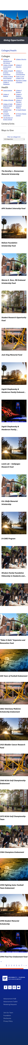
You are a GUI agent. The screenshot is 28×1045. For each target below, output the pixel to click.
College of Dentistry (19, 91)
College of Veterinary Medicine (19, 105)
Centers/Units (7, 123)
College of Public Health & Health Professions (7, 105)
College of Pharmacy (19, 101)
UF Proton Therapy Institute (21, 114)
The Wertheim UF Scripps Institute (8, 118)
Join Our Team (8, 1013)
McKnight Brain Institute (7, 110)
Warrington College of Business (21, 81)
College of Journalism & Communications (20, 72)
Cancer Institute (7, 90)
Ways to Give (7, 130)
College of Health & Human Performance (8, 72)
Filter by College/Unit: (14, 137)
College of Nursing (8, 100)
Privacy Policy (8, 1021)
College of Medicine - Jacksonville (19, 96)
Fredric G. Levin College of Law (20, 77)
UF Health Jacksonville (6, 114)
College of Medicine (6, 95)
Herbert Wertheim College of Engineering (8, 82)
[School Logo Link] (13, 978)
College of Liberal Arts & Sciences (8, 77)
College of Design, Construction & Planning (8, 66)
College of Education (19, 66)
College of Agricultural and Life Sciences (7, 61)
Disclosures (7, 1018)
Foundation (7, 1015)
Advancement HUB (9, 999)
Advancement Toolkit (10, 1002)
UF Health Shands (21, 110)
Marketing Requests (10, 1004)
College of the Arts (21, 59)
